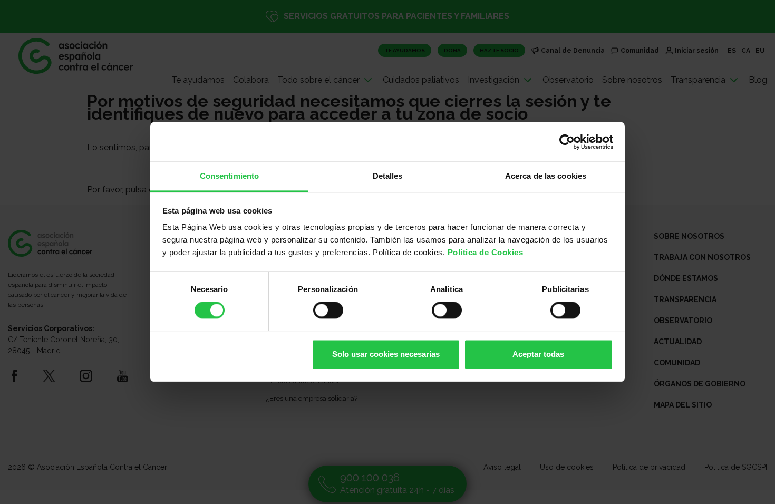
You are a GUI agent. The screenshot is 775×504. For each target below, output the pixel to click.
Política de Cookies (486, 252)
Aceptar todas (538, 354)
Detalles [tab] (388, 175)
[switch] (328, 310)
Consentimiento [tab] (229, 175)
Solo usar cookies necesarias (386, 354)
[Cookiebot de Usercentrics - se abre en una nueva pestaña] (567, 142)
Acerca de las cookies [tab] (545, 175)
